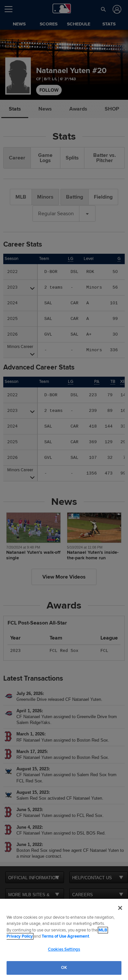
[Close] (120, 908)
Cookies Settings (64, 949)
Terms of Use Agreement (65, 936)
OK (64, 967)
